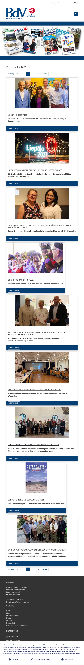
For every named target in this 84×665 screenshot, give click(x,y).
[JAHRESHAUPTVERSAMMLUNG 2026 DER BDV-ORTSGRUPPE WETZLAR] (42, 529)
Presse (8, 611)
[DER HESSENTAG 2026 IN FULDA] (35, 258)
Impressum (10, 620)
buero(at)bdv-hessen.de (20, 602)
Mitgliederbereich (12, 616)
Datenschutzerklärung (72, 653)
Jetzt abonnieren (12, 636)
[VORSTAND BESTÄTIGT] (42, 93)
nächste (44, 74)
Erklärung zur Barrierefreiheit (16, 625)
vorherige (11, 74)
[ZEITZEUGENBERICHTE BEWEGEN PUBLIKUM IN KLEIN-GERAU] (42, 423)
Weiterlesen (14, 128)
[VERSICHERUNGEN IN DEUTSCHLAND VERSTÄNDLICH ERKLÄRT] (42, 367)
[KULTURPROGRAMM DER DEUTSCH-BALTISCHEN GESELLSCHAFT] (42, 148)
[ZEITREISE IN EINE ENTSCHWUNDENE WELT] (36, 478)
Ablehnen (15, 659)
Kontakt (9, 618)
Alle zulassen (69, 659)
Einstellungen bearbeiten (42, 659)
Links (8, 613)
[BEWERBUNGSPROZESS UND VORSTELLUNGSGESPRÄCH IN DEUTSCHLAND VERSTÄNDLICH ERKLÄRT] (42, 203)
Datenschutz (10, 623)
